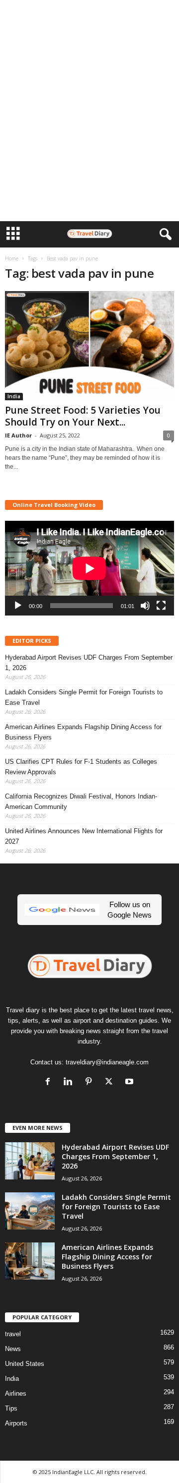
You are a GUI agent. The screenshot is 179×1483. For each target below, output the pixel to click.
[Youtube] (130, 1082)
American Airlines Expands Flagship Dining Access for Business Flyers (83, 732)
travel (13, 1334)
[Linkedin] (70, 1082)
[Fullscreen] (161, 606)
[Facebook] (50, 1082)
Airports (16, 1423)
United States (24, 1363)
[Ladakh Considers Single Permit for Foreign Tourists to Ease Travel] (30, 1211)
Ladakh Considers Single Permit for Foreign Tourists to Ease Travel (84, 697)
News (13, 1349)
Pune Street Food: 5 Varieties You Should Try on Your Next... (83, 416)
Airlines (15, 1393)
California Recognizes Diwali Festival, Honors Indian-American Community (81, 801)
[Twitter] (111, 1082)
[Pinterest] (91, 1082)
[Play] (18, 606)
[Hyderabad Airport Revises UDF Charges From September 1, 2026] (30, 1160)
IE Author (18, 435)
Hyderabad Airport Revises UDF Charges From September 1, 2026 (89, 663)
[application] (89, 568)
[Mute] (145, 606)
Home (11, 258)
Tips (11, 1408)
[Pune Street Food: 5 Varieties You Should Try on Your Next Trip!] (89, 345)
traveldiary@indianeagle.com (107, 1062)
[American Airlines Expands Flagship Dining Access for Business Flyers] (30, 1261)
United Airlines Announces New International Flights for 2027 (84, 836)
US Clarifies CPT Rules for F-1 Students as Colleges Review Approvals (81, 767)
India (13, 396)
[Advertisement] (89, 16)
